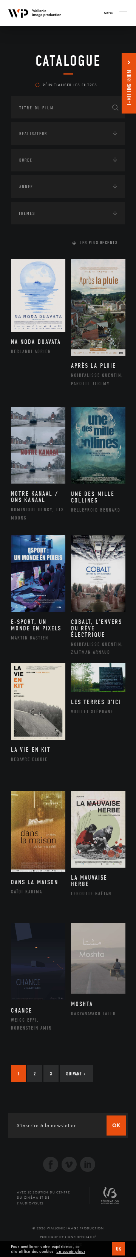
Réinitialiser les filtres (70, 84)
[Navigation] (123, 13)
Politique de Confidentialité (68, 1237)
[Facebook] (50, 1165)
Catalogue (68, 61)
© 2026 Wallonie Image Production (68, 1228)
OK (118, 1249)
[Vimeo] (69, 1165)
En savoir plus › (70, 1251)
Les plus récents (98, 242)
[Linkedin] (87, 1165)
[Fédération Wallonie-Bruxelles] (110, 1198)
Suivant (75, 1074)
